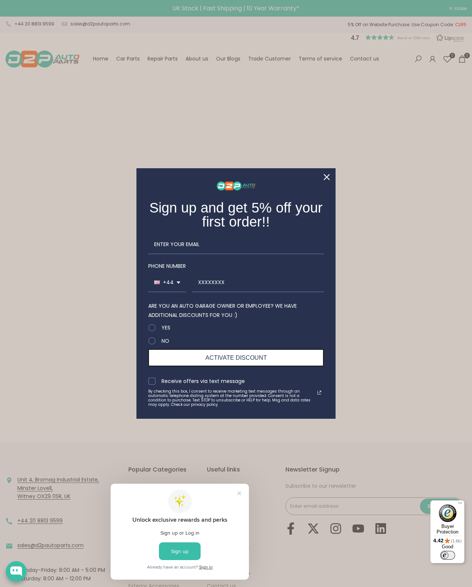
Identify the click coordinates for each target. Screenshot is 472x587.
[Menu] (460, 504)
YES (166, 327)
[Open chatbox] (16, 571)
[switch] (447, 555)
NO (165, 341)
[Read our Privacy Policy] (319, 392)
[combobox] (167, 282)
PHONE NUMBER (167, 266)
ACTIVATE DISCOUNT (236, 358)
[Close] (327, 177)
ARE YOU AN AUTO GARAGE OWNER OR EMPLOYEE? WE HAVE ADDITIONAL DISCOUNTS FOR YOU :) (222, 310)
